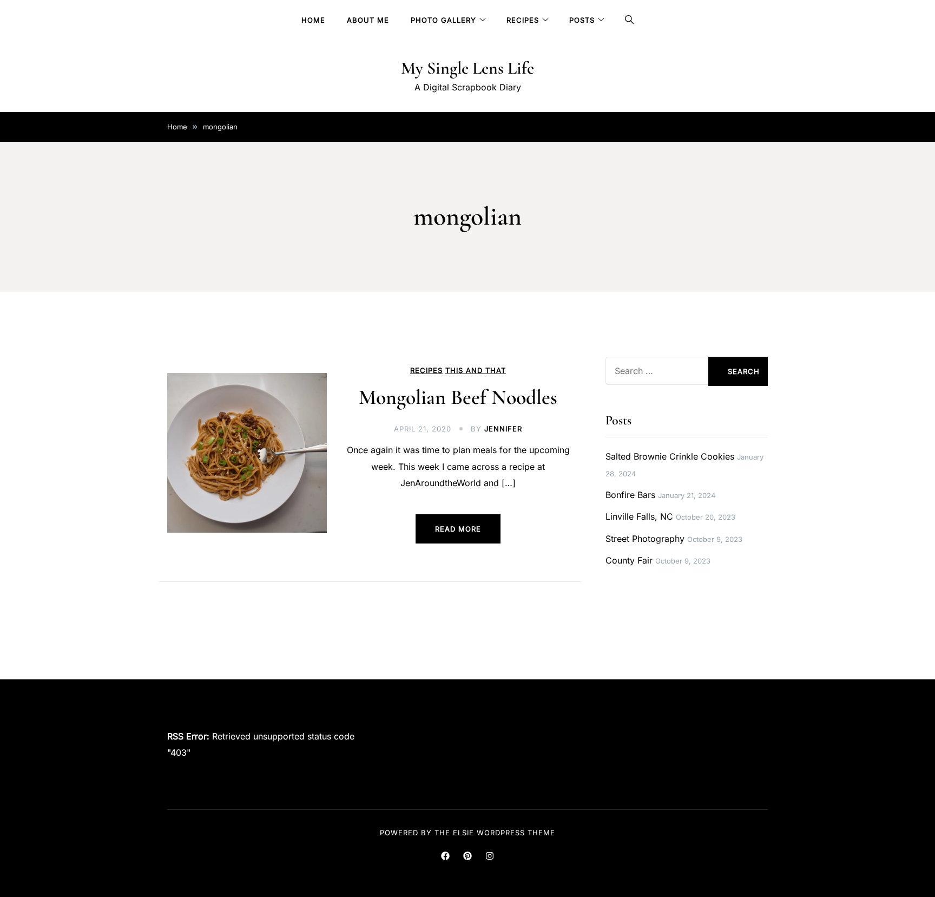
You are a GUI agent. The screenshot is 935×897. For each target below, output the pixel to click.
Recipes (522, 20)
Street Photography (644, 538)
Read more (458, 529)
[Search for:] (656, 370)
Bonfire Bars (630, 494)
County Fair (629, 560)
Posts (582, 20)
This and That (475, 370)
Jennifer (503, 428)
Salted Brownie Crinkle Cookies (669, 456)
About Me (368, 20)
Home (313, 20)
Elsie (463, 832)
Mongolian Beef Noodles (458, 397)
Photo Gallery (443, 20)
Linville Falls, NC (639, 516)
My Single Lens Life (467, 67)
